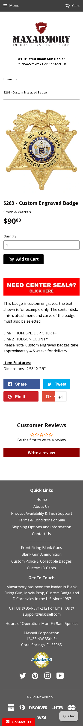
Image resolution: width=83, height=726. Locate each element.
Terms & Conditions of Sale (41, 520)
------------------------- (41, 540)
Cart (75, 5)
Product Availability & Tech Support (41, 513)
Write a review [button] (41, 452)
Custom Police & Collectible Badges (41, 561)
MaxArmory (45, 697)
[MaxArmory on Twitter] (22, 677)
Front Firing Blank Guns (41, 547)
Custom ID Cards (41, 567)
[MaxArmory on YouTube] (60, 677)
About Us (41, 506)
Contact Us (57, 64)
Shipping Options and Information (41, 527)
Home (7, 79)
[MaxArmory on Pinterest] (35, 677)
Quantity (9, 236)
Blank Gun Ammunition (41, 554)
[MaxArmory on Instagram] (47, 677)
